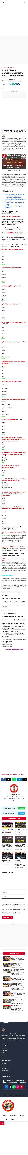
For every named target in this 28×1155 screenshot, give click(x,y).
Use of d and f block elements (14, 197)
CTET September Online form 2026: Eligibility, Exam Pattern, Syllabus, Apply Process (17, 971)
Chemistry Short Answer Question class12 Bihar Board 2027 (7, 846)
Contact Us (4, 1066)
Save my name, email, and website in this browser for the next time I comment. (13, 905)
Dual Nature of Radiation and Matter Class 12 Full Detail (7, 862)
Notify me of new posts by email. (11, 913)
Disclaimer (4, 1068)
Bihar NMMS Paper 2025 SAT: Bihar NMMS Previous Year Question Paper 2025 (18, 993)
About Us (4, 1063)
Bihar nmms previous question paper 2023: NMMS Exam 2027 (16, 964)
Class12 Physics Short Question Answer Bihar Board (20, 831)
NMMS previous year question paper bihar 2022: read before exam (17, 958)
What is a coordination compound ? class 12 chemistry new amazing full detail (20, 863)
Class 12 (4, 1052)
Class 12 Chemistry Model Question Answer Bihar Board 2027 (20, 846)
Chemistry (11, 67)
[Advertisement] (14, 21)
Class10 (22, 1115)
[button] (24, 2)
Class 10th (4, 1050)
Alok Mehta (10, 79)
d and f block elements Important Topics (15, 194)
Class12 (5, 67)
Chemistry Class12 (19, 774)
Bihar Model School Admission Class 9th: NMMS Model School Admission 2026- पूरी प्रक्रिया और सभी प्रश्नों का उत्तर (17, 1008)
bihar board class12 (8, 774)
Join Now (21, 808)
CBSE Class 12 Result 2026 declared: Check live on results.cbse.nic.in (18, 1001)
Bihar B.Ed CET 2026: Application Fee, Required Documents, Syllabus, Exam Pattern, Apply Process (17, 986)
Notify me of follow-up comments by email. (14, 909)
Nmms (3, 1055)
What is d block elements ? (13, 196)
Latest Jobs (4, 1048)
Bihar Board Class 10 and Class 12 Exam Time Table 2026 (7, 831)
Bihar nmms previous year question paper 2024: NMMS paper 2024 (17, 978)
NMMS (12, 1119)
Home (5, 1115)
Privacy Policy (5, 1070)
